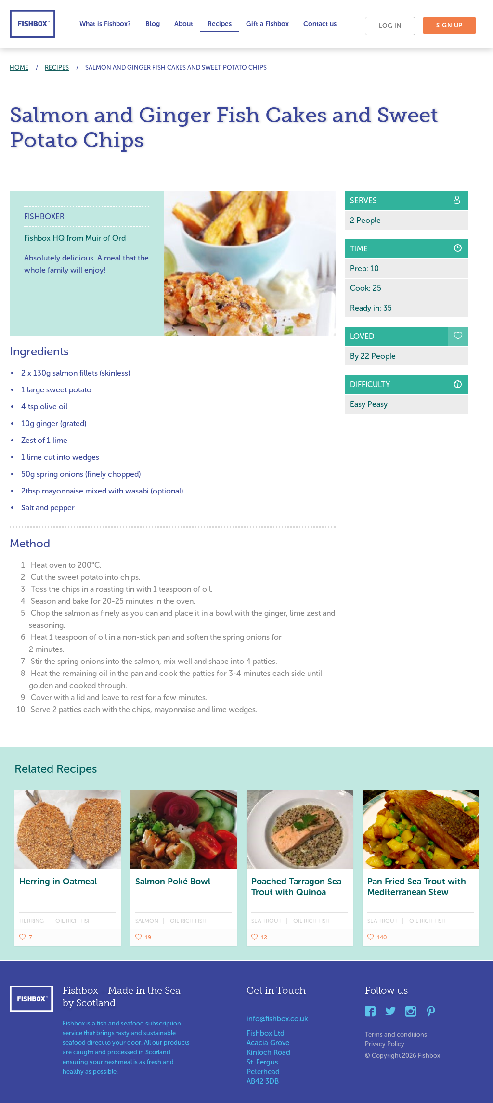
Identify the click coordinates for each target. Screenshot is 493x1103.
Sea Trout (266, 921)
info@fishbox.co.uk (277, 1018)
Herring (31, 921)
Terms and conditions (396, 1032)
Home (19, 67)
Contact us (320, 24)
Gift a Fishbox (267, 24)
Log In (390, 25)
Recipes (220, 24)
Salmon (146, 921)
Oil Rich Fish (73, 921)
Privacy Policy (384, 1042)
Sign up (449, 25)
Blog (152, 24)
